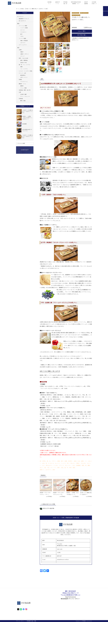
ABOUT (57, 2)
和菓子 (21, 52)
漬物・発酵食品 (24, 60)
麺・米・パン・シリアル (24, 64)
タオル (21, 36)
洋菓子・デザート (24, 54)
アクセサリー (23, 32)
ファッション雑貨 (23, 25)
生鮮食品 (21, 98)
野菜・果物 (23, 100)
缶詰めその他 (23, 62)
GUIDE (94, 2)
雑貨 (18, 23)
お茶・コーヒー (24, 77)
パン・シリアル (76, 15)
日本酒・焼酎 (23, 94)
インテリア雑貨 (22, 38)
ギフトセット (75, 12)
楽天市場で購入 (81, 35)
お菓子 (20, 49)
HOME (50, 2)
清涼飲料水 (23, 75)
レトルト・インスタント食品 (25, 71)
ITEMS (65, 2)
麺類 (21, 66)
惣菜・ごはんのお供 (23, 58)
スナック (22, 56)
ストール (22, 30)
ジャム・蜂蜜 (23, 88)
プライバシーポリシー (20, 621)
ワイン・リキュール (25, 96)
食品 (18, 47)
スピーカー (23, 42)
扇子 (21, 34)
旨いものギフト (84, 12)
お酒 (20, 92)
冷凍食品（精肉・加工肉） (25, 90)
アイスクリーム (24, 81)
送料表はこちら (75, 40)
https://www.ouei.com (70, 597)
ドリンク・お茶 (22, 73)
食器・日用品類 (24, 40)
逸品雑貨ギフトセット (24, 18)
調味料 (21, 86)
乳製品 (20, 79)
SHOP (86, 2)
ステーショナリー (23, 44)
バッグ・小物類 (24, 28)
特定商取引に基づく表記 (31, 621)
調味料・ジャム (22, 83)
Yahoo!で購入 (82, 31)
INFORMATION (76, 2)
